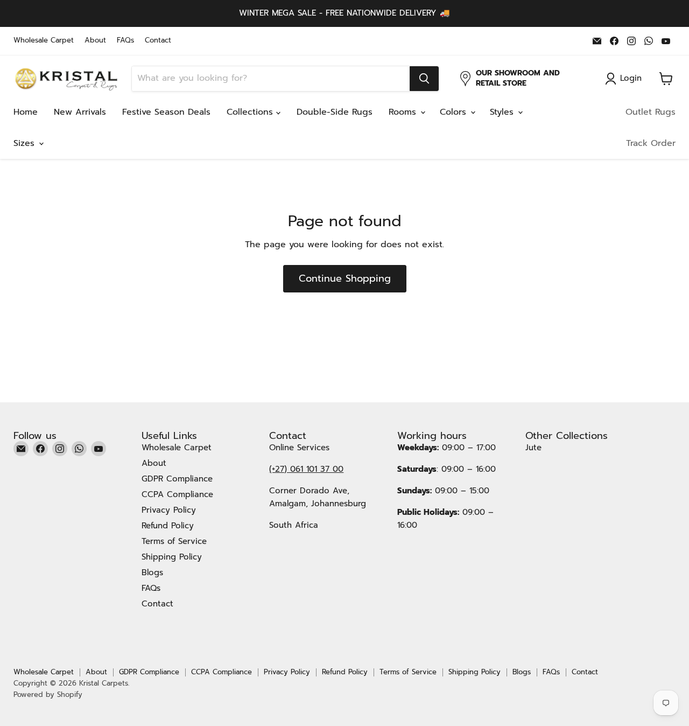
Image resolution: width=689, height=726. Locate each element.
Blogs (152, 572)
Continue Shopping (345, 278)
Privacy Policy (169, 510)
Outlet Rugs (650, 112)
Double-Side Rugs (334, 112)
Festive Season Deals (166, 112)
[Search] (424, 78)
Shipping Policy (172, 557)
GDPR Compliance (177, 479)
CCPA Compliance (177, 494)
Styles (503, 112)
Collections (251, 112)
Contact (158, 41)
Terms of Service (174, 541)
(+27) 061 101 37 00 (306, 469)
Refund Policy (168, 526)
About (95, 41)
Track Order (651, 143)
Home (25, 112)
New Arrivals (80, 112)
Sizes (25, 143)
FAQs (125, 41)
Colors (454, 112)
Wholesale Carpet (43, 41)
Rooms (404, 112)
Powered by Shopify (47, 694)
